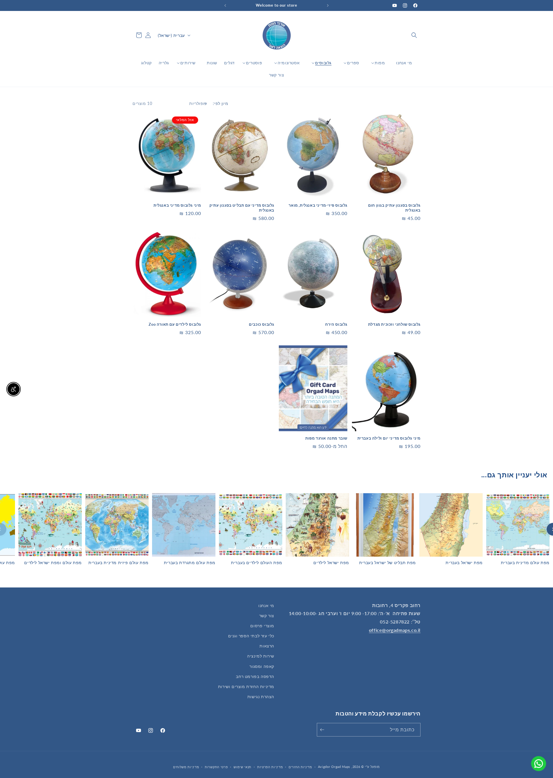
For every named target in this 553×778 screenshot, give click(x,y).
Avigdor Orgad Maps (334, 766)
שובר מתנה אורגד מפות (326, 438)
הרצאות (267, 645)
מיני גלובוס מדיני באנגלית (177, 205)
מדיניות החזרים (300, 767)
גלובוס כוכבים (261, 324)
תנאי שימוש (242, 767)
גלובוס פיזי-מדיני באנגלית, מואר (318, 205)
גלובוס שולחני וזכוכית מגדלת (394, 324)
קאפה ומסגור (261, 666)
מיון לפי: (220, 103)
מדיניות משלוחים (186, 767)
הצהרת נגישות (260, 696)
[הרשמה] (323, 729)
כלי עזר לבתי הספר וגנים (251, 635)
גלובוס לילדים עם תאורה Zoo (175, 324)
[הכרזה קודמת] (327, 5)
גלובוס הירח (336, 324)
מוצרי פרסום (262, 625)
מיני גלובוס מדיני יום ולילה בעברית (389, 438)
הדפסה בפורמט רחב (255, 676)
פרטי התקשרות (216, 767)
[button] (414, 35)
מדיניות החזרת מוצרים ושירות (246, 686)
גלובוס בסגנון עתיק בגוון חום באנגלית (394, 207)
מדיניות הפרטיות (270, 767)
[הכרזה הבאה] (225, 5)
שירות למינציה (260, 655)
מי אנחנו (266, 605)
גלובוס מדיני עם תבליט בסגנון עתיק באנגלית (241, 207)
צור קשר (266, 615)
